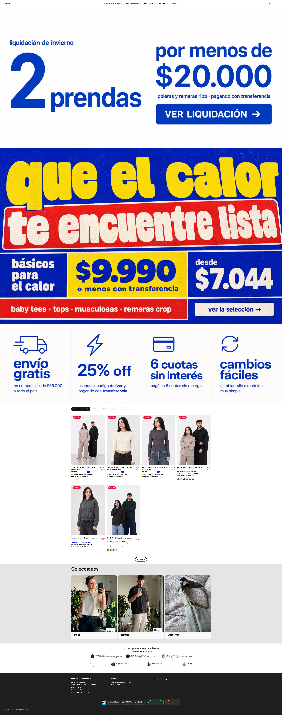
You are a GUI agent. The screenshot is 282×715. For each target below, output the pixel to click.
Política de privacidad (27, 712)
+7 (195, 479)
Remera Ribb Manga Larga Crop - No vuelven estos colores (119, 468)
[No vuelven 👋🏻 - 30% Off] (141, 77)
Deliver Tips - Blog (77, 690)
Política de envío (36, 712)
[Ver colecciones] (141, 236)
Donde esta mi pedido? (78, 682)
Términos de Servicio (116, 684)
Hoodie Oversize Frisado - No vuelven (190, 467)
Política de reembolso (8, 712)
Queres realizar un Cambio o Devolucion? (83, 684)
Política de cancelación (46, 712)
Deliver (7, 3)
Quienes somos (76, 687)
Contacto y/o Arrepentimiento (80, 692)
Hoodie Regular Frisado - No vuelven (119, 538)
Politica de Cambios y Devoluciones (120, 682)
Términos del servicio (18, 712)
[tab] (80, 409)
